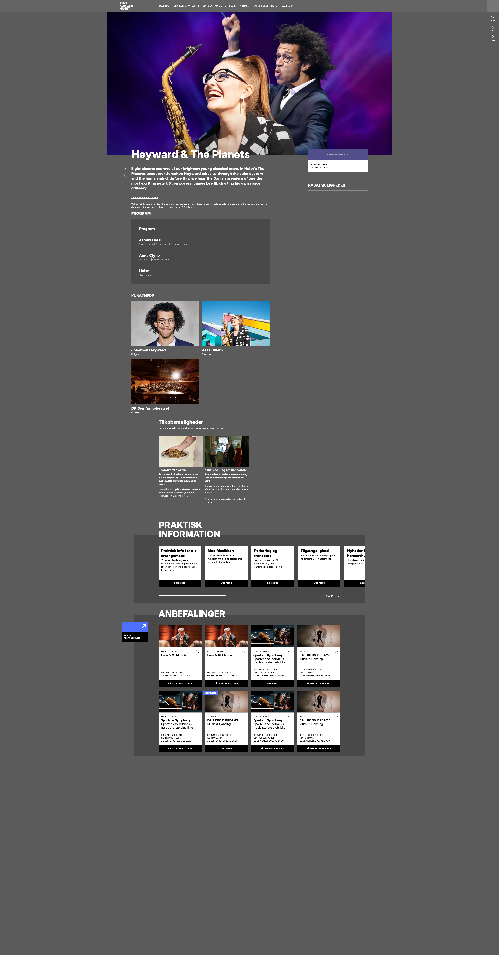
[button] (197, 651)
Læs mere (272, 683)
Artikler (245, 6)
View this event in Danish (144, 197)
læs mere (179, 583)
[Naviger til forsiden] (127, 6)
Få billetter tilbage (180, 683)
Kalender (164, 6)
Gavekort (287, 6)
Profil (493, 41)
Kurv (493, 31)
